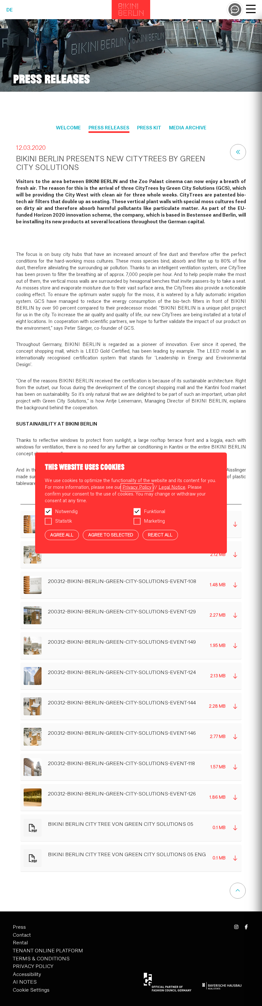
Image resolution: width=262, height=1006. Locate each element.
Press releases (109, 128)
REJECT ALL (160, 535)
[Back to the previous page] (238, 152)
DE (9, 10)
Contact (22, 935)
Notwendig (66, 511)
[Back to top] (238, 891)
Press (19, 927)
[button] (130, 554)
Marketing (154, 521)
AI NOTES (25, 982)
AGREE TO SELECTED (110, 535)
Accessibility (27, 974)
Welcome (68, 128)
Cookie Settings (31, 990)
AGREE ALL (61, 535)
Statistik (63, 521)
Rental (20, 943)
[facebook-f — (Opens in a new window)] (246, 927)
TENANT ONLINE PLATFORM (48, 950)
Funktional (154, 511)
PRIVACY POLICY (33, 966)
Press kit (149, 128)
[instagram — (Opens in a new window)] (237, 927)
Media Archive (187, 128)
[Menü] (251, 10)
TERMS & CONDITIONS (41, 958)
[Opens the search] (234, 9)
